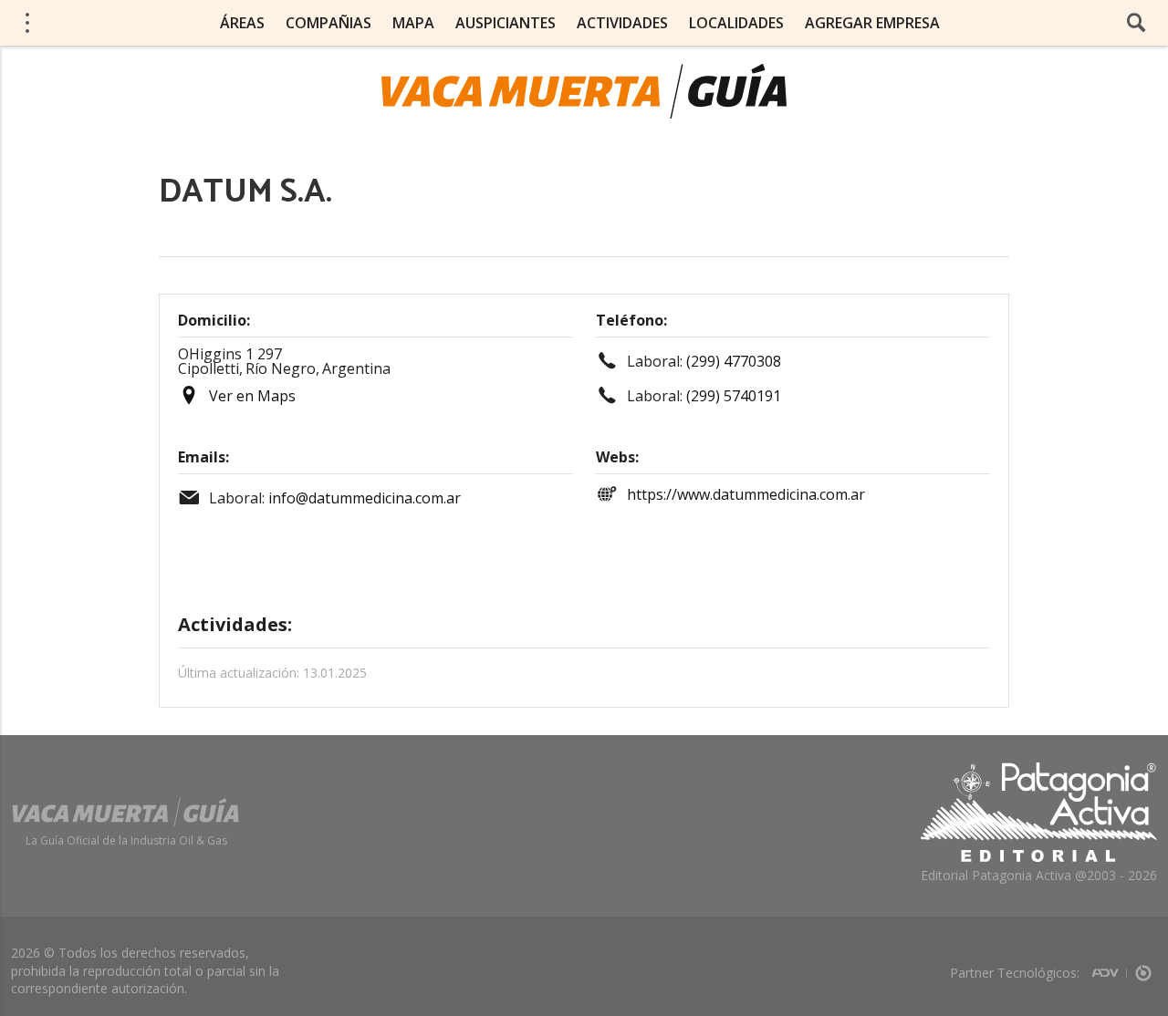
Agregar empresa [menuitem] (872, 23)
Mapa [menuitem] (413, 23)
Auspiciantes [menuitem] (505, 23)
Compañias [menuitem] (328, 23)
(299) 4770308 (733, 361)
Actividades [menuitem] (622, 23)
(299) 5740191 (733, 396)
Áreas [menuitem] (242, 23)
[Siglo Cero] (1143, 967)
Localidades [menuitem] (736, 23)
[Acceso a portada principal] (584, 91)
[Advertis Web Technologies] (1109, 967)
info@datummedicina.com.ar (364, 498)
